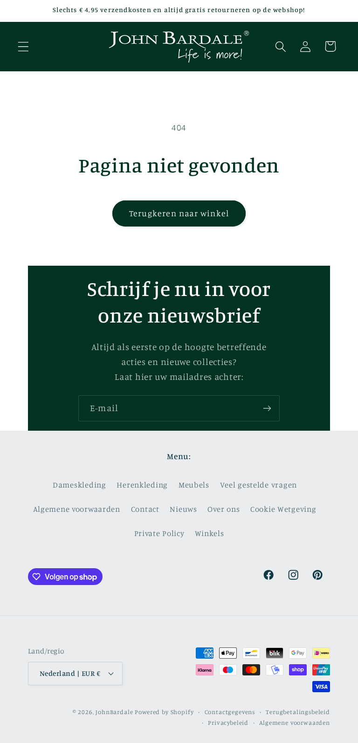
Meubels (194, 484)
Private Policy (159, 533)
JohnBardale (114, 711)
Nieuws (183, 509)
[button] (23, 46)
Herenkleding (142, 484)
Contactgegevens (230, 711)
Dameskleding (79, 484)
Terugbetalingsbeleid (298, 711)
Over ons (223, 509)
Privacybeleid (228, 722)
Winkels (209, 533)
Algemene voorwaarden (76, 509)
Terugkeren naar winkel (179, 213)
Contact (145, 509)
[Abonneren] (267, 408)
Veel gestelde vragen (258, 484)
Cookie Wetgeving (283, 509)
